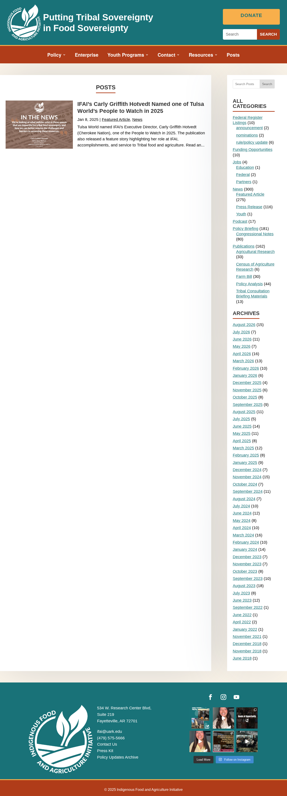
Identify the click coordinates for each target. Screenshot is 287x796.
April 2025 (242, 441)
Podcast (240, 221)
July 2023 (241, 593)
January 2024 (245, 549)
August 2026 (244, 324)
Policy (54, 55)
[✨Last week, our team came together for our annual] (247, 741)
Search (267, 84)
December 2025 (247, 382)
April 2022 (242, 622)
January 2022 (245, 629)
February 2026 (246, 368)
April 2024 (242, 528)
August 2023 (244, 586)
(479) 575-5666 (111, 738)
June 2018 (242, 658)
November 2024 (247, 477)
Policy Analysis (249, 284)
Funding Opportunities (252, 149)
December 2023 (247, 557)
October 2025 (245, 397)
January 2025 (245, 462)
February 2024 (246, 542)
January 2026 (245, 375)
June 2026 (242, 339)
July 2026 (241, 332)
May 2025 (241, 433)
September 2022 (248, 607)
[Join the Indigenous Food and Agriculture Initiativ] (223, 741)
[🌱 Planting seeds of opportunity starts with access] (247, 718)
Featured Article (116, 119)
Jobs (237, 162)
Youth (241, 214)
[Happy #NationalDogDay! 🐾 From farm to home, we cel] (200, 718)
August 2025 (244, 412)
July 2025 (241, 419)
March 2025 (243, 448)
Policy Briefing (245, 228)
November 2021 (247, 636)
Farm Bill (244, 276)
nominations (247, 135)
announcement (249, 128)
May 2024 (241, 520)
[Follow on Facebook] (210, 697)
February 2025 (246, 455)
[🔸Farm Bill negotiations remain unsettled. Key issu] (200, 741)
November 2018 (247, 651)
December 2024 (247, 470)
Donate (251, 15)
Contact (166, 55)
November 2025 (247, 390)
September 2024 (248, 491)
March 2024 (243, 535)
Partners (243, 182)
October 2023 (245, 571)
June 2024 (242, 513)
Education (245, 167)
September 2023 (248, 578)
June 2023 (242, 600)
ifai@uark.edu (109, 731)
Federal (243, 174)
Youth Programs (125, 55)
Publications (243, 246)
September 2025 (248, 404)
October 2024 (245, 484)
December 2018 (247, 644)
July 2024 (241, 506)
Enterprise (86, 55)
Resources (201, 55)
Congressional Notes (255, 234)
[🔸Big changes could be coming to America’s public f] (223, 718)
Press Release (249, 207)
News (137, 119)
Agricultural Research (255, 251)
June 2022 (242, 615)
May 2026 (241, 346)
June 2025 (242, 426)
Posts (233, 55)
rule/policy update (252, 142)
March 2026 (243, 361)
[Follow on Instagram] (223, 697)
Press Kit (105, 751)
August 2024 (244, 499)
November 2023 (247, 564)
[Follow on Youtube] (236, 697)
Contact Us (107, 744)
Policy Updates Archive (117, 757)
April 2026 (242, 354)
